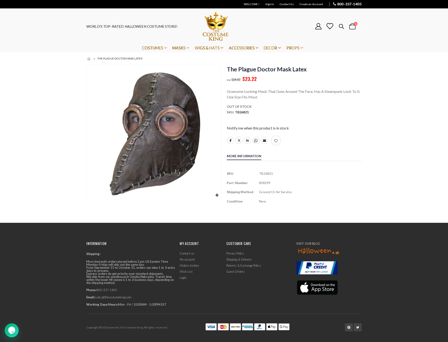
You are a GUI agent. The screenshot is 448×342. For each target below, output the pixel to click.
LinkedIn (247, 140)
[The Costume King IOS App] (317, 287)
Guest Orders (235, 271)
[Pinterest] (349, 327)
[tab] (247, 156)
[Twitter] (358, 327)
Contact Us (287, 4)
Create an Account (311, 4)
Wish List (186, 271)
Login (183, 277)
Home (89, 59)
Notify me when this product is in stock (258, 128)
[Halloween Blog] (318, 251)
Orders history (189, 265)
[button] (217, 195)
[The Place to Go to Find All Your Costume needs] (224, 26)
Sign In (270, 4)
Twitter (239, 140)
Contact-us (187, 253)
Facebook (230, 140)
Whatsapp (256, 140)
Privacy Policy (235, 253)
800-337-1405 (349, 4)
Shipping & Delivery (239, 259)
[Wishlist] (329, 26)
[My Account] (318, 26)
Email (264, 140)
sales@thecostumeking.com (113, 297)
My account (187, 259)
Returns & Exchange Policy (243, 265)
